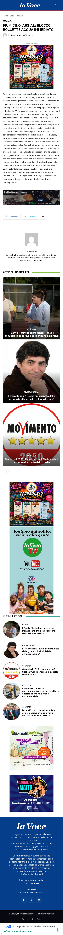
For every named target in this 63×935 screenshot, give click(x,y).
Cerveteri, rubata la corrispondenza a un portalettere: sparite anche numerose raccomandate (40, 692)
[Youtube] (39, 900)
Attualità (19, 16)
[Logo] (30, 5)
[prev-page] (5, 471)
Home (5, 16)
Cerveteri (31, 455)
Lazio (12, 16)
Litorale (31, 329)
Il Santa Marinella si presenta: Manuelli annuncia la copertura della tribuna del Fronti (31, 334)
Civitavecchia (31, 392)
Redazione (16, 35)
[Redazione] (5, 35)
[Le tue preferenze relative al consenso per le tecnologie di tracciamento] (58, 930)
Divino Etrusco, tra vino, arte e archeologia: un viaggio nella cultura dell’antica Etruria (38, 713)
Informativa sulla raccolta (18, 931)
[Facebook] (24, 900)
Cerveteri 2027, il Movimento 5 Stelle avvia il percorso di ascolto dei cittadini (31, 461)
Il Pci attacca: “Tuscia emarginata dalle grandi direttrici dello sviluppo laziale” (31, 397)
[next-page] (9, 471)
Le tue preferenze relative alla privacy (33, 926)
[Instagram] (31, 900)
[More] (43, 217)
